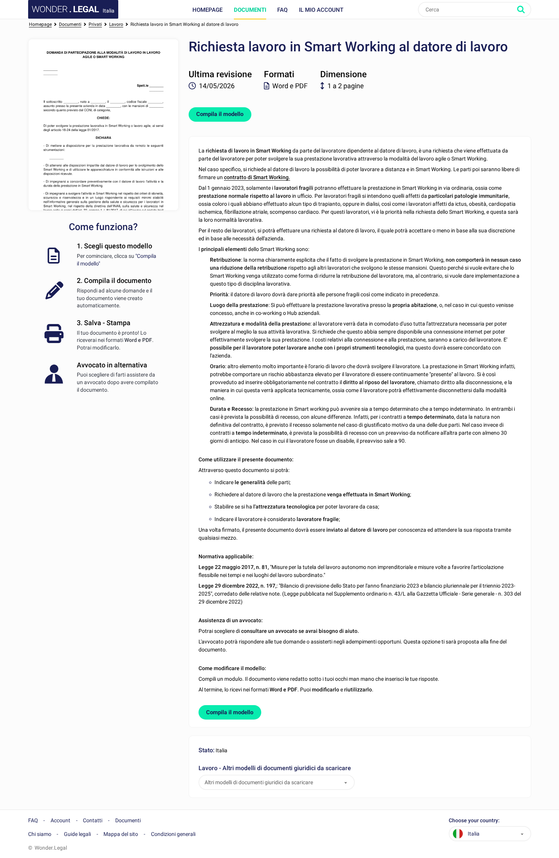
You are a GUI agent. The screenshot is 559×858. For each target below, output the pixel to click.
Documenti (250, 9)
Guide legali (77, 834)
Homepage (207, 9)
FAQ (282, 9)
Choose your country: (474, 820)
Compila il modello (219, 114)
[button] (345, 782)
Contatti (92, 820)
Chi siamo (39, 834)
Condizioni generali (173, 834)
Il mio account (321, 9)
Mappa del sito (120, 834)
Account (60, 820)
